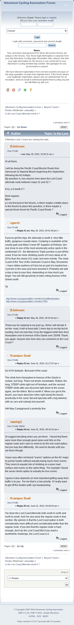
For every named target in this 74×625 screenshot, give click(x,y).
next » (67, 122)
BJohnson (17, 146)
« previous (58, 122)
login (44, 17)
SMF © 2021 (36, 613)
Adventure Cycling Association (49, 609)
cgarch (15, 222)
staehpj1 (16, 421)
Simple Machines (51, 613)
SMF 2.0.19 (23, 613)
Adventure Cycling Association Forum (29, 2)
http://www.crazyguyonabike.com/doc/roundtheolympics (33, 298)
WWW (22, 426)
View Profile (12, 151)
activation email (45, 20)
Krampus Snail (20, 355)
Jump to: (65, 572)
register (52, 17)
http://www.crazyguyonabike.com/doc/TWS (26, 301)
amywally (28, 110)
